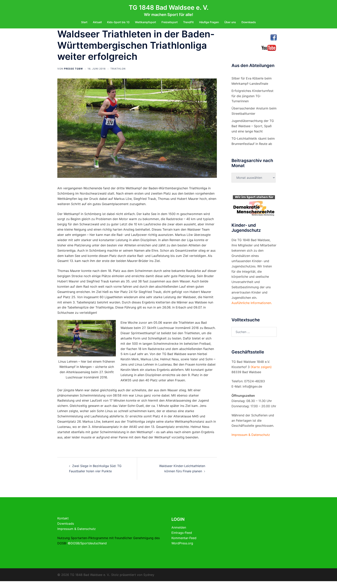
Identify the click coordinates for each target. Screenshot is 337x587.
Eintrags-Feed (181, 533)
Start (84, 22)
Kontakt (63, 518)
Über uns (230, 22)
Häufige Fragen (209, 22)
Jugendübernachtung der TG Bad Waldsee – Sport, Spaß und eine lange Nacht (252, 126)
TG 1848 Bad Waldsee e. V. (168, 7)
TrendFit (188, 22)
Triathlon (118, 68)
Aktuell (97, 22)
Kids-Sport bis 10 (118, 22)
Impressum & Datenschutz (76, 529)
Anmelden (178, 527)
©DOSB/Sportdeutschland (87, 543)
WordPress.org (182, 543)
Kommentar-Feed (183, 538)
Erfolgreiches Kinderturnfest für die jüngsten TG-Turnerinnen (252, 96)
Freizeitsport (169, 22)
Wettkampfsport (145, 22)
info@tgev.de (252, 386)
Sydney (148, 575)
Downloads (248, 22)
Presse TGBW (73, 68)
